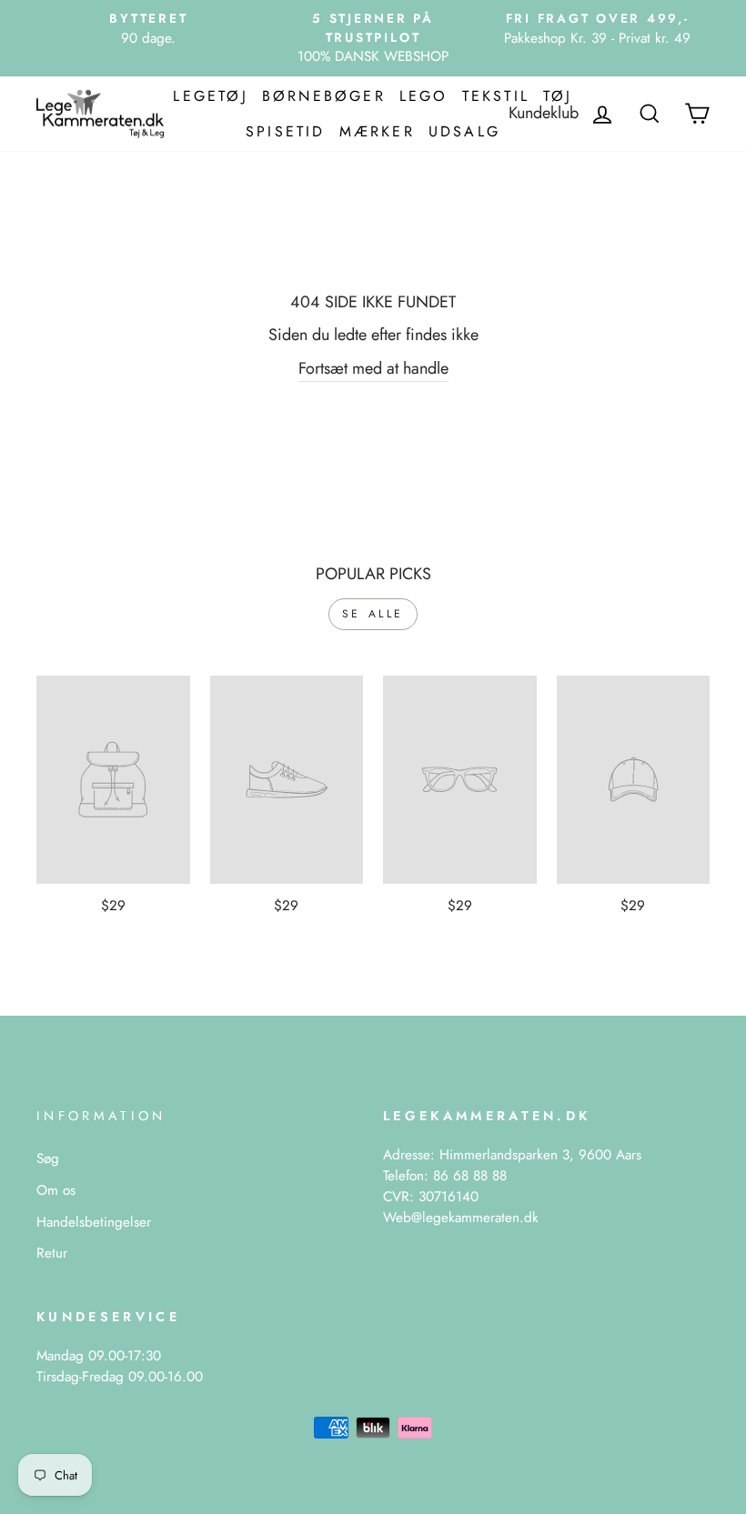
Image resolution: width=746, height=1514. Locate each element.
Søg (47, 1158)
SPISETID (286, 131)
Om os (56, 1190)
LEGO (424, 95)
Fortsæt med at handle (373, 368)
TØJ (558, 95)
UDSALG (464, 131)
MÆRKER (377, 131)
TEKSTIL (495, 95)
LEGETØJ (210, 95)
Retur (51, 1253)
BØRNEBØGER (324, 95)
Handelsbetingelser (93, 1222)
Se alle (373, 614)
